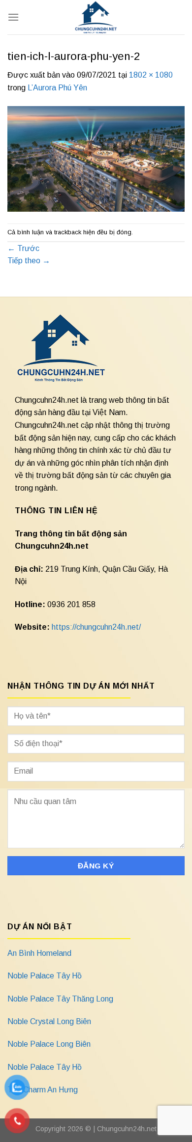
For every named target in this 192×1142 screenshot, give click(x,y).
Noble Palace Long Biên (49, 1044)
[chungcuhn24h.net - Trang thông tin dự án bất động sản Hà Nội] (96, 17)
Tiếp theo (28, 260)
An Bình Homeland (39, 953)
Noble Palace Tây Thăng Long (60, 999)
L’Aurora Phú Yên (57, 88)
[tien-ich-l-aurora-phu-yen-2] (96, 158)
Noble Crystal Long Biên (49, 1021)
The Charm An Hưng (42, 1090)
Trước (23, 248)
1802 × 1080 (151, 75)
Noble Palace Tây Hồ (44, 976)
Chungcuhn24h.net (127, 1129)
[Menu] (13, 17)
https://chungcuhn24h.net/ (96, 627)
